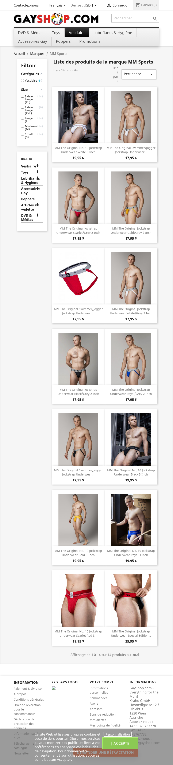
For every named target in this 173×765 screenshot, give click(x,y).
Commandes (98, 698)
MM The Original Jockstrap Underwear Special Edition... (131, 633)
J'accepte (120, 743)
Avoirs (94, 703)
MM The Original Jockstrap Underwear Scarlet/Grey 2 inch (78, 230)
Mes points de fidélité (105, 725)
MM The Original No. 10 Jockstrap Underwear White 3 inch (78, 150)
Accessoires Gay (30, 191)
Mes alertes (98, 720)
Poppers (28, 199)
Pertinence (139, 74)
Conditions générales (29, 699)
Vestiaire (28, 166)
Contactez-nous (26, 5)
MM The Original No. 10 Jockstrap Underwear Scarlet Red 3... (78, 633)
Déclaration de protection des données (24, 723)
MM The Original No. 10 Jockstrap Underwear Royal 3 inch (131, 553)
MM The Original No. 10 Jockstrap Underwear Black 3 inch (131, 472)
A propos (20, 694)
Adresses (96, 709)
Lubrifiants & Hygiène (30, 180)
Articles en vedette (30, 207)
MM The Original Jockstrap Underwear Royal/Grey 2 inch (131, 392)
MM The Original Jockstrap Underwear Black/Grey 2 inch (78, 392)
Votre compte (102, 682)
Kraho (26, 159)
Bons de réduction (103, 714)
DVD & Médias (27, 217)
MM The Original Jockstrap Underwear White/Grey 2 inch (131, 311)
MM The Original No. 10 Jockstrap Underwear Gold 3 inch (78, 553)
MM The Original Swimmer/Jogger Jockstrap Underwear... (131, 150)
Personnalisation (117, 734)
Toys (24, 172)
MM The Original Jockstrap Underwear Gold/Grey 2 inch (131, 230)
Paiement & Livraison (28, 689)
